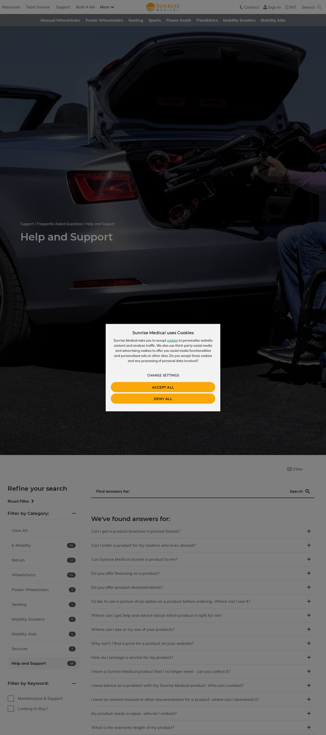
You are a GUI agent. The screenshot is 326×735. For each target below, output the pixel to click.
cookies (172, 340)
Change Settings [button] (163, 375)
